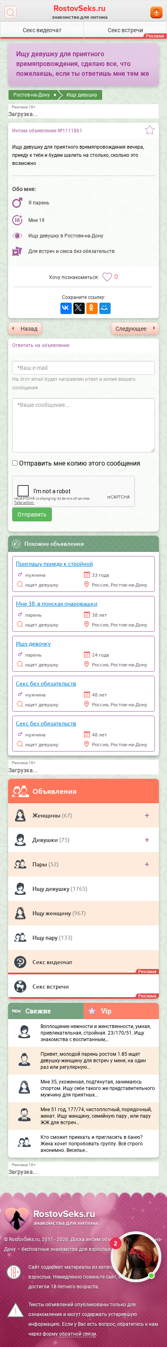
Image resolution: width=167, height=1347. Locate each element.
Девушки (45, 840)
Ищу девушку (51, 888)
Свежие (38, 1010)
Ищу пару (45, 937)
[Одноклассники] (92, 308)
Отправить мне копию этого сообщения (79, 463)
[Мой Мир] (105, 308)
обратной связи (77, 1334)
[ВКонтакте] (66, 308)
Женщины (47, 815)
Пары (40, 864)
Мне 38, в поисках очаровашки (56, 603)
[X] (79, 308)
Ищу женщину (52, 913)
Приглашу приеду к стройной (54, 563)
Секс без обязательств (46, 683)
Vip (106, 1010)
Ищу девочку (33, 643)
